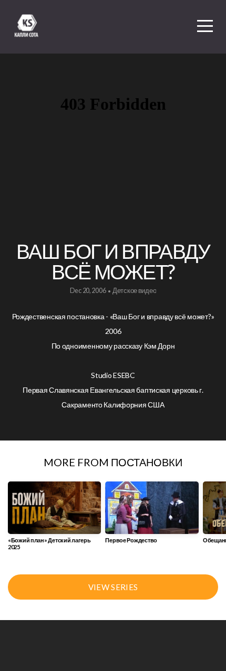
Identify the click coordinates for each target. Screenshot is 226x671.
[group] (54, 520)
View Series (113, 587)
